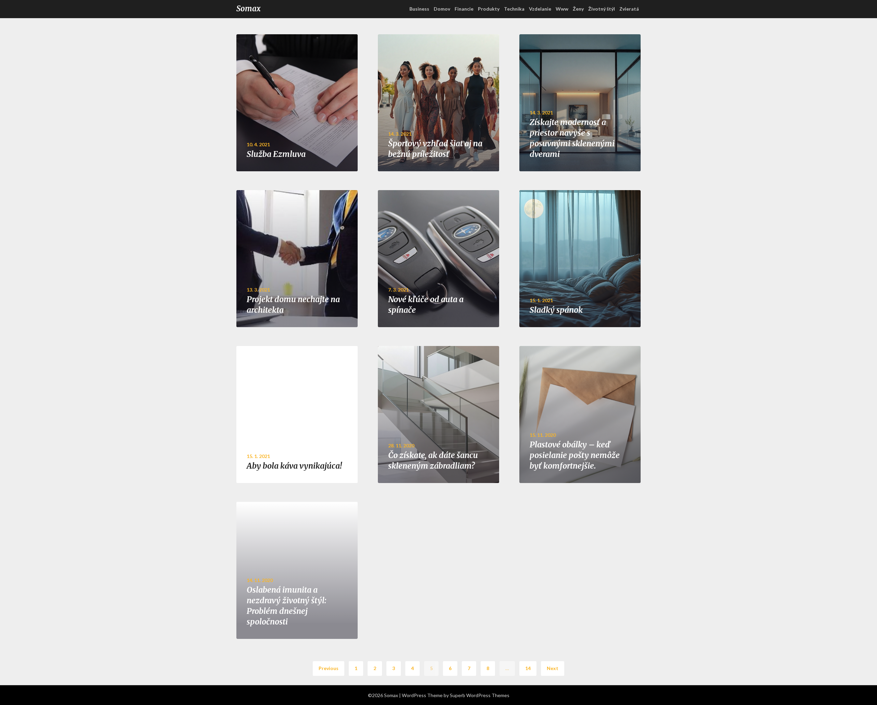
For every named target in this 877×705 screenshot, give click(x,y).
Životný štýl (601, 9)
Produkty (488, 9)
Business (419, 9)
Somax (248, 8)
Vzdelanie (540, 9)
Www (562, 9)
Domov (442, 9)
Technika (514, 9)
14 (528, 668)
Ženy (578, 9)
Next (552, 668)
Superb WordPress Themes (479, 695)
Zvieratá (629, 9)
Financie (464, 9)
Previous (328, 668)
